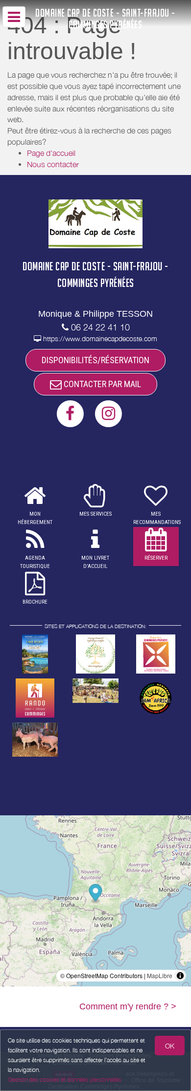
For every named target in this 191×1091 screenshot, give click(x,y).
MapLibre (159, 975)
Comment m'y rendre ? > (127, 1006)
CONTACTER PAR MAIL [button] (101, 384)
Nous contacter (53, 164)
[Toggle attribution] (180, 976)
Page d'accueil (51, 153)
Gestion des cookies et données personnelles (64, 1079)
